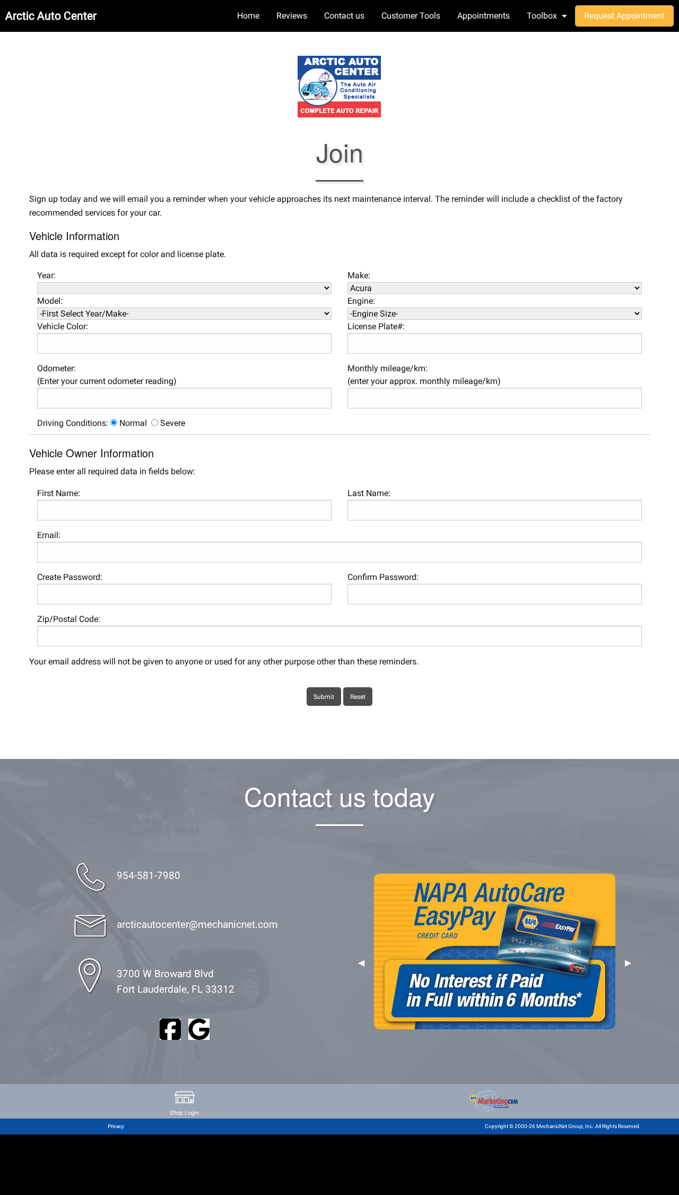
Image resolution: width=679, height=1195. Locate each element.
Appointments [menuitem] (483, 16)
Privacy (116, 1126)
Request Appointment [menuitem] (624, 16)
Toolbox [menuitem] (542, 16)
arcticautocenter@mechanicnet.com (197, 924)
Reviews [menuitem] (291, 16)
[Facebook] (170, 1028)
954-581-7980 (148, 875)
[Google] (199, 1028)
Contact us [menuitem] (344, 16)
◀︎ (361, 963)
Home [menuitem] (248, 16)
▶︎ (628, 963)
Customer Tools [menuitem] (410, 16)
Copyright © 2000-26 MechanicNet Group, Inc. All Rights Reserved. (563, 1126)
